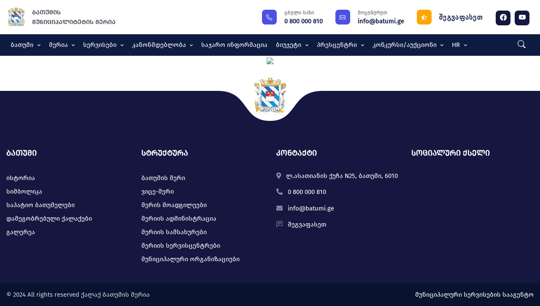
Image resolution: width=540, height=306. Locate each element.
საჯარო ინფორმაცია (234, 45)
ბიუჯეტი (289, 45)
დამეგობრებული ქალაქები (49, 218)
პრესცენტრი (338, 45)
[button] (519, 45)
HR (457, 45)
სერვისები (100, 45)
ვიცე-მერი (157, 191)
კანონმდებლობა (160, 45)
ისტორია (20, 178)
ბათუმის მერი (163, 178)
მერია (59, 45)
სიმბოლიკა (24, 191)
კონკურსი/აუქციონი (405, 45)
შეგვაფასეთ (461, 17)
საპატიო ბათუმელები (40, 205)
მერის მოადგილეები (174, 205)
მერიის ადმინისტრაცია (178, 218)
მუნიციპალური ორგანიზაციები (190, 259)
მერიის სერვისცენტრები (180, 245)
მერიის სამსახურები (174, 232)
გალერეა (20, 232)
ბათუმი (23, 45)
